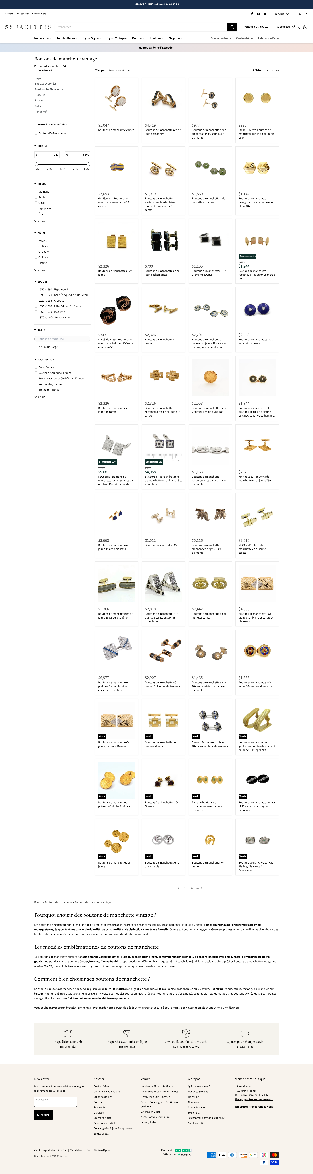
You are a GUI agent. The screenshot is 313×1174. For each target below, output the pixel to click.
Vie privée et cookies (80, 1150)
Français (279, 14)
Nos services (23, 13)
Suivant (195, 888)
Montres (137, 38)
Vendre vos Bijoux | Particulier (157, 1086)
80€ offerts (194, 1113)
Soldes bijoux (101, 1134)
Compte (98, 1102)
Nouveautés (41, 38)
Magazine (174, 38)
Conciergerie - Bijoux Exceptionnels (113, 1128)
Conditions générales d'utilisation (50, 1150)
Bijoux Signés (91, 38)
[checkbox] (62, 133)
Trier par (100, 70)
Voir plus (39, 221)
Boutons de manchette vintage (92, 902)
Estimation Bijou (268, 38)
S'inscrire (43, 1115)
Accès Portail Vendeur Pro (155, 1117)
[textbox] (48, 155)
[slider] (36, 164)
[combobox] (141, 27)
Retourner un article (105, 1123)
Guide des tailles (103, 1097)
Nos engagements (198, 1092)
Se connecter (284, 27)
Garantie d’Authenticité (107, 1092)
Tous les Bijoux (66, 38)
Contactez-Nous (221, 38)
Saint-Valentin (196, 1123)
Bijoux (38, 902)
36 (272, 70)
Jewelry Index (148, 1122)
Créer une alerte (102, 1118)
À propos (9, 13)
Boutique (155, 38)
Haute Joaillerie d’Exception (156, 48)
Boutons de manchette (58, 902)
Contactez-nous (197, 1107)
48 (277, 70)
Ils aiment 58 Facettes (186, 1047)
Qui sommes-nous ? (199, 1086)
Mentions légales (102, 1150)
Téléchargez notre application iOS (207, 1118)
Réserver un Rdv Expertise (155, 1097)
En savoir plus (68, 1047)
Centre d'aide (101, 1086)
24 (266, 70)
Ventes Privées (39, 13)
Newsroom (194, 1102)
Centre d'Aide (244, 38)
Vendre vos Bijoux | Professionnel (159, 1092)
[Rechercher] (232, 27)
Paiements (99, 1107)
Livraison (99, 1113)
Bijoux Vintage (116, 38)
